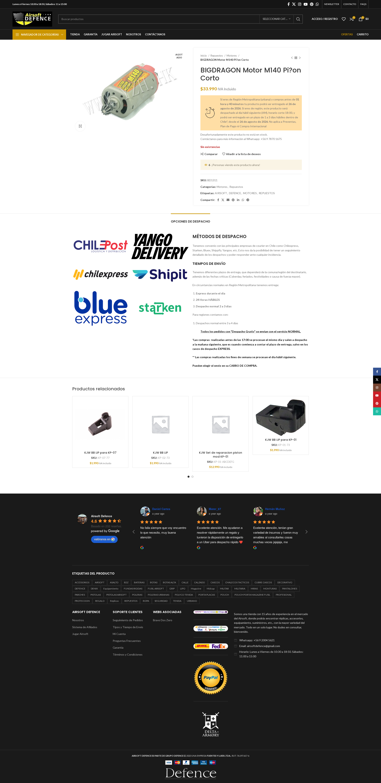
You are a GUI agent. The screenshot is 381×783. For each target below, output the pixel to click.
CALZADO (199, 582)
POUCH (224, 594)
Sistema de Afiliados (84, 627)
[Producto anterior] (292, 58)
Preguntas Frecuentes (127, 640)
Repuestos (217, 55)
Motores (232, 55)
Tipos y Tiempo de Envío (128, 627)
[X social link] (294, 4)
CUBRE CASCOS (263, 582)
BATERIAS (139, 582)
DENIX (94, 588)
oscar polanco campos (224, 509)
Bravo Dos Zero (162, 620)
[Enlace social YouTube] (305, 4)
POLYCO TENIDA (184, 594)
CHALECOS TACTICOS (237, 582)
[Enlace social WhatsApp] (317, 4)
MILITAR (224, 588)
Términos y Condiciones (127, 654)
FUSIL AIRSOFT (156, 588)
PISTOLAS (95, 594)
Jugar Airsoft (80, 633)
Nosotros (78, 620)
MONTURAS (270, 588)
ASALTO (114, 582)
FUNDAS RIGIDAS (133, 588)
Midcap (211, 588)
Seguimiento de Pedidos (128, 620)
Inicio (203, 55)
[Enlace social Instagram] (299, 4)
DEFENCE (235, 193)
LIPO (182, 588)
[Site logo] (32, 18)
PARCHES (80, 594)
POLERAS (137, 594)
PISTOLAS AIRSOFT (116, 594)
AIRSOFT (221, 193)
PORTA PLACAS (206, 594)
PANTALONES (289, 588)
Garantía (118, 647)
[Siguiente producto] (300, 58)
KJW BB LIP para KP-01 (280, 440)
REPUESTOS (267, 193)
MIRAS (254, 588)
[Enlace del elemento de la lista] (271, 640)
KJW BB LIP (160, 453)
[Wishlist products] (344, 19)
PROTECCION (82, 600)
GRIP (172, 588)
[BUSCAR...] (298, 19)
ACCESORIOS (82, 582)
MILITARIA (239, 588)
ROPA (146, 600)
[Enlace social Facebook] (288, 4)
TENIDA (177, 600)
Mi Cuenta (119, 633)
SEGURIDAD (161, 600)
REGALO (100, 600)
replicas (114, 600)
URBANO (192, 600)
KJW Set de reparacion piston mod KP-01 (220, 455)
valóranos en (102, 539)
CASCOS (215, 582)
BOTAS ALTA (169, 582)
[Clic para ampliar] (80, 126)
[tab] (190, 219)
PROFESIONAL (284, 594)
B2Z (126, 582)
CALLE (185, 582)
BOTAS (153, 582)
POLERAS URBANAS (158, 594)
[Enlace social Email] (228, 199)
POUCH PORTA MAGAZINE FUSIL (252, 594)
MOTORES (250, 193)
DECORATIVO (284, 582)
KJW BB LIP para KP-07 (100, 453)
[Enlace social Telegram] (247, 199)
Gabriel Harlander (164, 509)
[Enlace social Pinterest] (312, 4)
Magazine (196, 588)
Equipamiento (110, 588)
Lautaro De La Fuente (279, 509)
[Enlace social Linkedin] (238, 199)
